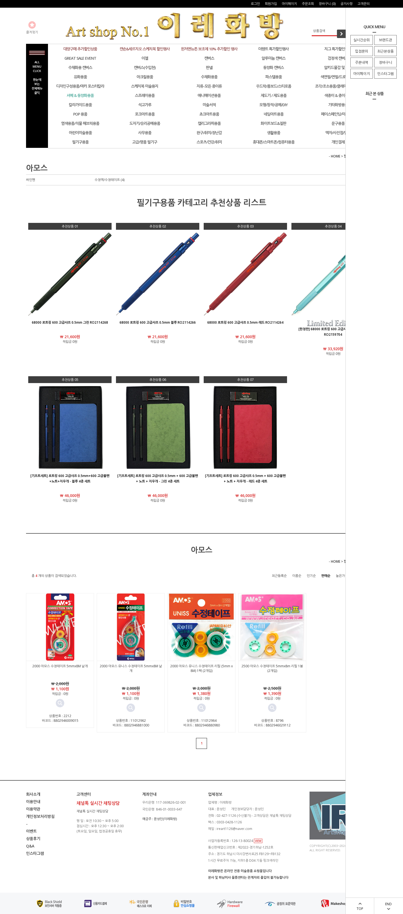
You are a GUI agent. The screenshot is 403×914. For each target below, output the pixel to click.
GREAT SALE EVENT (80, 58)
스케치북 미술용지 (144, 86)
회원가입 (271, 3)
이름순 (296, 575)
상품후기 (33, 838)
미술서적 (209, 104)
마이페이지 (361, 73)
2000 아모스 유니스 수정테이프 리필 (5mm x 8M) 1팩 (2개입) (201, 668)
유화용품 (80, 76)
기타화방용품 (338, 104)
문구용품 (338, 123)
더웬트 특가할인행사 (273, 48)
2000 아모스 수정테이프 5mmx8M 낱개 (60, 666)
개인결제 (338, 142)
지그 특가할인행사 (337, 48)
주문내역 (361, 62)
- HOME (334, 156)
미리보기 (60, 703)
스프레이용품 (145, 95)
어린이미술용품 (80, 132)
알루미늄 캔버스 (273, 58)
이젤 (144, 58)
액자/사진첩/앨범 (338, 132)
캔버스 (209, 58)
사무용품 (144, 132)
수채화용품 (209, 76)
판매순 (325, 575)
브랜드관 (385, 40)
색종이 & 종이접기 (337, 95)
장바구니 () (327, 3)
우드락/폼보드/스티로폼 (273, 86)
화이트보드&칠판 (273, 123)
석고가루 (144, 104)
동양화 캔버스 (273, 67)
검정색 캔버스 (338, 58)
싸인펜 (30, 179)
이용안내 (33, 801)
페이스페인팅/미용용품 (338, 114)
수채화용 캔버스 (80, 67)
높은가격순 (343, 575)
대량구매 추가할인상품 (80, 48)
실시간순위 (361, 40)
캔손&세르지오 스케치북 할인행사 (145, 48)
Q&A (30, 846)
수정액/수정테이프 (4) (109, 179)
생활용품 (273, 132)
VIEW (258, 841)
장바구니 (385, 62)
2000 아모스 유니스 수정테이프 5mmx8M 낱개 (131, 668)
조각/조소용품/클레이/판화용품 (338, 86)
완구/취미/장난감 (209, 132)
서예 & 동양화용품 (80, 95)
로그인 (255, 3)
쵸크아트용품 (209, 114)
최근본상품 (385, 51)
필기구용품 (80, 142)
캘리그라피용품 (209, 123)
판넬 (209, 67)
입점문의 (361, 51)
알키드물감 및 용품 (338, 67)
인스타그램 (385, 73)
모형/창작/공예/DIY (273, 104)
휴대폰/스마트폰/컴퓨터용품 (273, 142)
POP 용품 (80, 114)
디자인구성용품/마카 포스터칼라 (80, 86)
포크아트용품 (145, 114)
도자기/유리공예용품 (144, 123)
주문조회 (308, 3)
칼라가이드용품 (80, 104)
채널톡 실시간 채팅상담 (92, 811)
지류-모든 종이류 (209, 86)
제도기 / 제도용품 (273, 95)
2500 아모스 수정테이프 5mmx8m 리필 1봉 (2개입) (272, 668)
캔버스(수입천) (144, 67)
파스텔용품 (273, 76)
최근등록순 (279, 575)
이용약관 (33, 809)
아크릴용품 (145, 76)
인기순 (311, 575)
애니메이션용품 (209, 95)
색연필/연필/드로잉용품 (338, 76)
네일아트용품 (273, 114)
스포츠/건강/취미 (209, 142)
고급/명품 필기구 (144, 142)
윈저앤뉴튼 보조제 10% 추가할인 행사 (209, 48)
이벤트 (31, 831)
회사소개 (33, 794)
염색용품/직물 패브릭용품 (80, 123)
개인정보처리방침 (40, 816)
